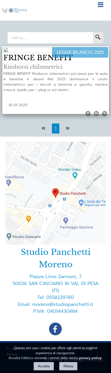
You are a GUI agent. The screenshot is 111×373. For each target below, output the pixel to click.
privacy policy (90, 358)
